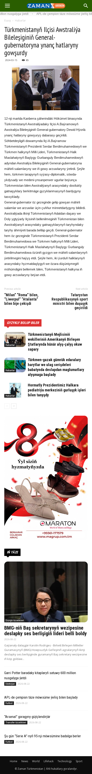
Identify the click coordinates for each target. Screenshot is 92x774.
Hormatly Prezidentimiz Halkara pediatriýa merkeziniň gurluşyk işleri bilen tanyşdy (57, 390)
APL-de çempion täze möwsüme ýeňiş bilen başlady (41, 697)
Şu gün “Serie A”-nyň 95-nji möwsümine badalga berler (42, 736)
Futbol (9, 703)
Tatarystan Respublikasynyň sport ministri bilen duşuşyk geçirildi (70, 301)
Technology (65, 761)
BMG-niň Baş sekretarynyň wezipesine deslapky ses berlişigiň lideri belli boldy (45, 631)
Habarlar (20, 20)
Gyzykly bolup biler (23, 323)
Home (13, 761)
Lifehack (48, 761)
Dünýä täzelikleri (15, 620)
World (36, 761)
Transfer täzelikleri (16, 722)
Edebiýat (10, 683)
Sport (79, 761)
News (24, 761)
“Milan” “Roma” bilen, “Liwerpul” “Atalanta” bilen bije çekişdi (21, 299)
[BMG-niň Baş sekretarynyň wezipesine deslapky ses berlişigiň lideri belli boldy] (46, 592)
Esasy (7, 20)
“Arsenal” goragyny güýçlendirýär (27, 716)
